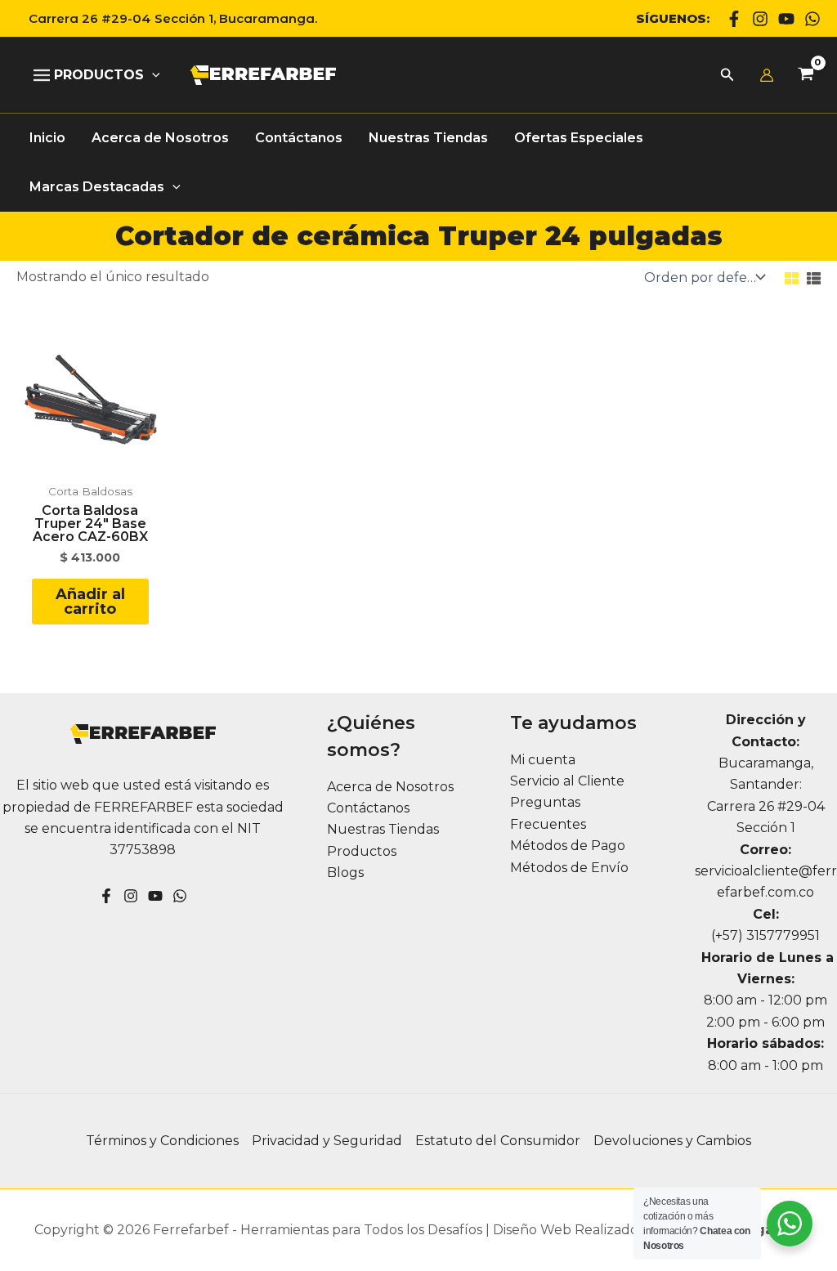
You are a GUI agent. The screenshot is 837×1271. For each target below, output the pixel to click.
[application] (152, 75)
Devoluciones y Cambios (672, 1140)
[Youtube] (786, 19)
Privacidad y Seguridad (327, 1140)
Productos (361, 851)
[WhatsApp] (812, 19)
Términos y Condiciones (162, 1140)
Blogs (345, 872)
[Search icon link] (727, 77)
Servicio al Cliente (567, 781)
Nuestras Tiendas (383, 829)
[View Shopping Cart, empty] (805, 75)
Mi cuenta (542, 760)
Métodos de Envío (569, 867)
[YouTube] (155, 895)
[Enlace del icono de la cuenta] (766, 75)
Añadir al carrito (90, 601)
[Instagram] (760, 19)
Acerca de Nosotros (390, 786)
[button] (166, 18)
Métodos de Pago (567, 845)
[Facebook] (734, 19)
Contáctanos (368, 808)
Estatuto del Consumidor (497, 1140)
